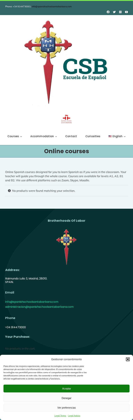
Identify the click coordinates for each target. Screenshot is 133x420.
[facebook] (108, 12)
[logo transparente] (66, 229)
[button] (128, 359)
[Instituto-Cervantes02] (66, 116)
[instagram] (120, 12)
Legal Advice (74, 415)
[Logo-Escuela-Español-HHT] (66, 18)
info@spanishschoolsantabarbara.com (52, 6)
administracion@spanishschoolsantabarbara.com (39, 307)
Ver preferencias (66, 407)
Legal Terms (60, 415)
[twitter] (114, 12)
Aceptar (66, 388)
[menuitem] (117, 136)
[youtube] (126, 12)
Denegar (66, 398)
